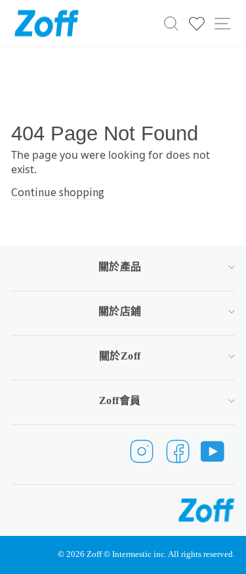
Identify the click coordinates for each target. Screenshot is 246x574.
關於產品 (120, 266)
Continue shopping (57, 191)
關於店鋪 (120, 311)
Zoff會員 (120, 400)
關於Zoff (120, 355)
